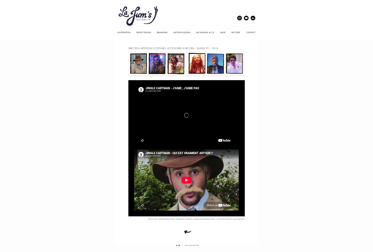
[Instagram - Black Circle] (239, 18)
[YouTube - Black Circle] (246, 18)
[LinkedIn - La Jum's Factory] (253, 18)
